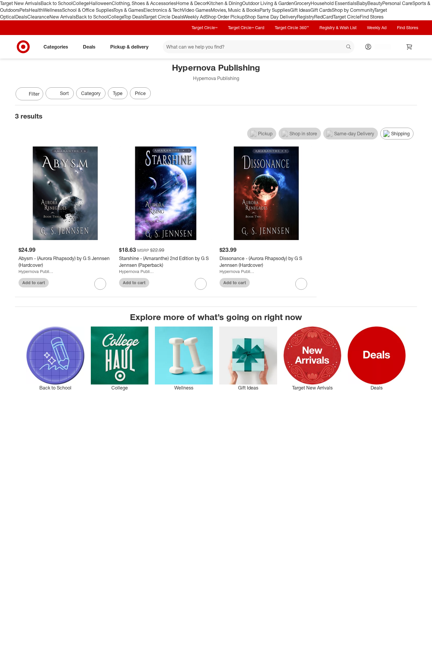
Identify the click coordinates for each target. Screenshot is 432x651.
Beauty (374, 3)
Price (140, 93)
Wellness (52, 10)
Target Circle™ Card (246, 27)
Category (91, 93)
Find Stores (372, 17)
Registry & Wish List (337, 27)
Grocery (302, 3)
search (348, 47)
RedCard (323, 17)
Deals (21, 17)
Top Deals (134, 17)
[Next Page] (411, 94)
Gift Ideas (300, 10)
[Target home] (23, 47)
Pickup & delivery (129, 46)
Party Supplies (274, 10)
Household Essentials (333, 3)
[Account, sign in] (379, 46)
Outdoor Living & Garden (268, 3)
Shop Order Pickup (225, 17)
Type (118, 93)
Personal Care (397, 3)
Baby (361, 3)
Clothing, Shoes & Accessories (144, 3)
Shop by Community (353, 10)
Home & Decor (191, 3)
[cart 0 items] (409, 46)
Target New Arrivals (20, 3)
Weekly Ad (194, 17)
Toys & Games (128, 10)
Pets (24, 10)
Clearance (38, 17)
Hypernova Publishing (37, 271)
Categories (55, 46)
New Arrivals (62, 17)
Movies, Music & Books (235, 10)
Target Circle (346, 17)
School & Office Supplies (87, 10)
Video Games (196, 10)
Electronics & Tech (162, 10)
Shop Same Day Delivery (271, 17)
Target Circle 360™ (292, 27)
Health (36, 10)
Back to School (57, 3)
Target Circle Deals (163, 17)
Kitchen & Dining (224, 3)
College (81, 3)
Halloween (100, 3)
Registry (305, 17)
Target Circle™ (204, 27)
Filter (34, 94)
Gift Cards (321, 10)
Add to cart (33, 282)
